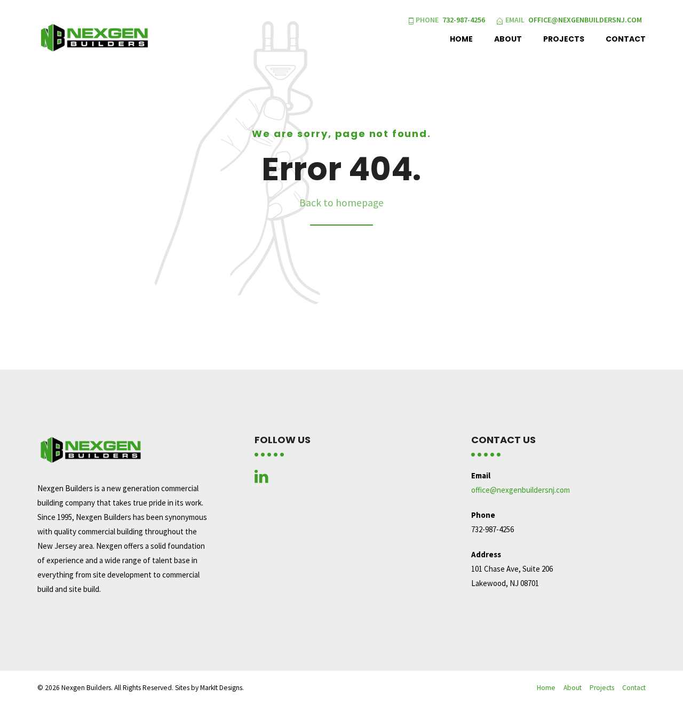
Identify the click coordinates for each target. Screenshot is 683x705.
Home (461, 39)
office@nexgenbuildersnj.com (520, 490)
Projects (563, 39)
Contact (626, 39)
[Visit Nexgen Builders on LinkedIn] (261, 479)
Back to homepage (341, 202)
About (508, 39)
